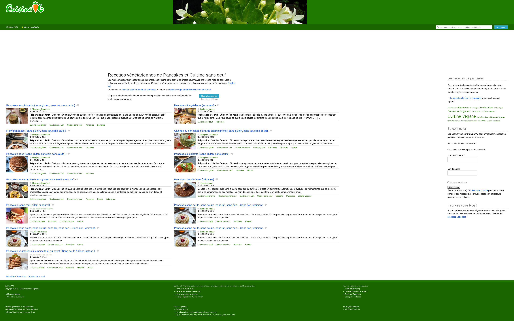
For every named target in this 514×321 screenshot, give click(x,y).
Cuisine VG (12, 27)
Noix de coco (456, 121)
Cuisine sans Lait (57, 124)
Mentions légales (13, 294)
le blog (178, 296)
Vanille (498, 121)
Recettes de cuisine (14, 309)
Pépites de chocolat (470, 121)
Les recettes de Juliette (42, 254)
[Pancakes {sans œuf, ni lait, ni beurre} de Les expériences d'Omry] (17, 215)
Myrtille (449, 121)
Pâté (462, 121)
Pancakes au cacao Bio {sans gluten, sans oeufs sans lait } (40, 179)
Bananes (462, 107)
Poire (478, 121)
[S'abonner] (30, 109)
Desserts (279, 195)
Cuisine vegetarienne (227, 195)
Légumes (502, 117)
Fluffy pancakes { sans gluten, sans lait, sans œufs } (36, 130)
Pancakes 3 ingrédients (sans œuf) (194, 105)
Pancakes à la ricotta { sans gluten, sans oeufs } (201, 153)
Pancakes (90, 124)
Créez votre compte (478, 190)
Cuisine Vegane (304, 195)
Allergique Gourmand (41, 109)
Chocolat (482, 107)
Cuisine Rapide (498, 108)
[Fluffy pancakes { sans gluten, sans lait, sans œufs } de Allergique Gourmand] (17, 141)
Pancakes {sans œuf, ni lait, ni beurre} (28, 205)
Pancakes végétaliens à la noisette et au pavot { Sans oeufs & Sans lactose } (50, 251)
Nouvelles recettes (209, 96)
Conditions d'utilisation (15, 296)
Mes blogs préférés (31, 27)
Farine (479, 117)
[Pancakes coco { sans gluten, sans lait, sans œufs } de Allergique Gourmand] (17, 164)
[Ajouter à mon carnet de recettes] (78, 105)
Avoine (455, 108)
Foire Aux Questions (353, 294)
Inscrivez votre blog (352, 288)
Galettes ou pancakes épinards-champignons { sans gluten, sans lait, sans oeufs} (221, 130)
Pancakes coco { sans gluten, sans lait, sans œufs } (36, 153)
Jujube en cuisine (207, 109)
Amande (450, 108)
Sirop (494, 121)
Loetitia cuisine (206, 183)
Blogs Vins (11, 312)
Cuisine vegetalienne (206, 195)
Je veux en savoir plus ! (185, 288)
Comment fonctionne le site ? (356, 291)
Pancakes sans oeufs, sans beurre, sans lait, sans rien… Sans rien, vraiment (218, 205)
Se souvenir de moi (458, 182)
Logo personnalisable (353, 296)
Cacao (100, 198)
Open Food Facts (182, 314)
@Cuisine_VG (188, 296)
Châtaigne (475, 108)
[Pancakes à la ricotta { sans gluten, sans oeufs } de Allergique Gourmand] (185, 164)
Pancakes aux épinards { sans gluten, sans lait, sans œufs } (40, 105)
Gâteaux (493, 117)
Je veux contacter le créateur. (187, 294)
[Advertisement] (257, 51)
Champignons (259, 147)
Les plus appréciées (209, 99)
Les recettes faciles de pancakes (465, 98)
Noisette (80, 267)
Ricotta (250, 170)
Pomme (483, 120)
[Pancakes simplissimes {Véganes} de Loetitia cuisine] (185, 189)
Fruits (483, 117)
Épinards (101, 124)
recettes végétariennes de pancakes (139, 89)
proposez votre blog (456, 216)
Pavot (90, 267)
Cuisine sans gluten (38, 124)
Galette (294, 147)
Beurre (80, 221)
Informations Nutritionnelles (189, 312)
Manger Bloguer (182, 309)
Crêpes (490, 107)
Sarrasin (489, 121)
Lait (497, 117)
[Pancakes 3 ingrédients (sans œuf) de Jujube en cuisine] (185, 115)
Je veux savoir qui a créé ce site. (188, 291)
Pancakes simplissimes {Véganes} (194, 179)
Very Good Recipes (352, 309)
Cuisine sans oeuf (74, 124)
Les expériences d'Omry (42, 208)
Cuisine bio (110, 198)
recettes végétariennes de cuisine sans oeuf (190, 89)
